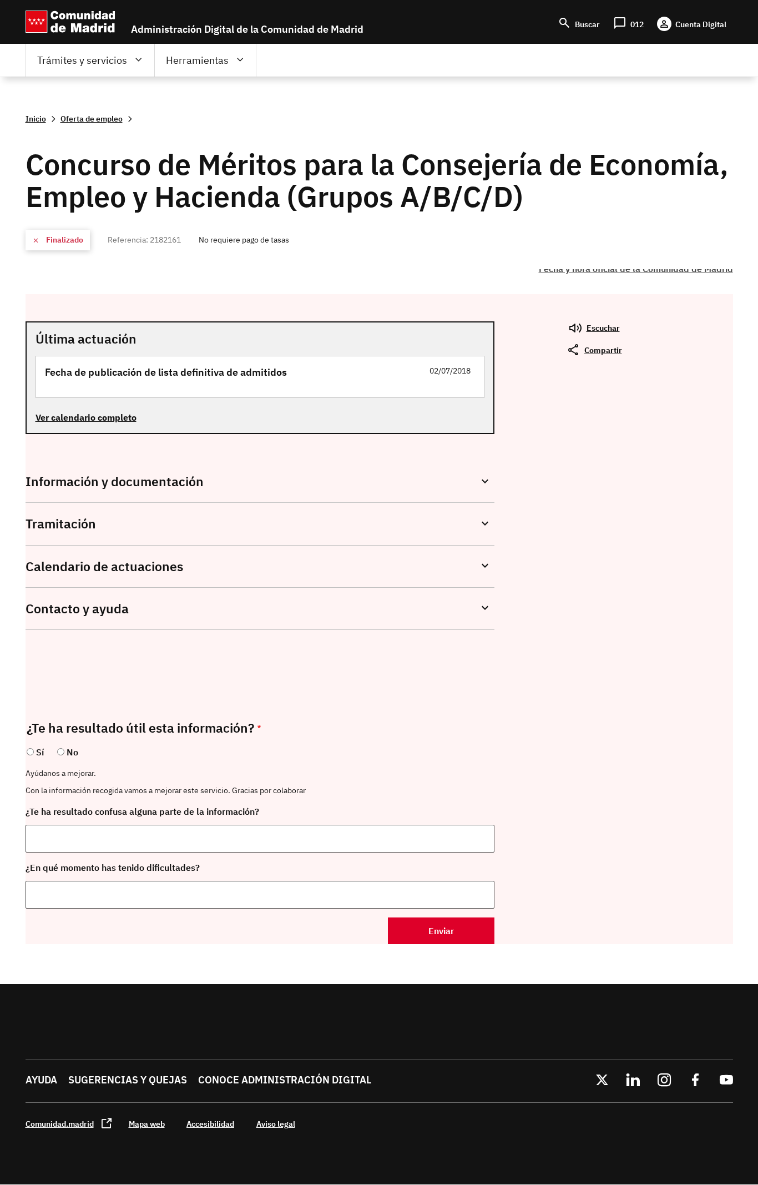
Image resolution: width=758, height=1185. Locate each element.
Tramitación (61, 523)
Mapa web (147, 1123)
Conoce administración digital (284, 1079)
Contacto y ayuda (77, 608)
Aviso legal (275, 1123)
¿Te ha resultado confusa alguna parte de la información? (142, 811)
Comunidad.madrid (60, 1123)
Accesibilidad (210, 1123)
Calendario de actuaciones (104, 566)
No (72, 752)
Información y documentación (115, 481)
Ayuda (41, 1079)
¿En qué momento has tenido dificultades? (113, 867)
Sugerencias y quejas (127, 1079)
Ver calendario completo (86, 417)
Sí (40, 752)
